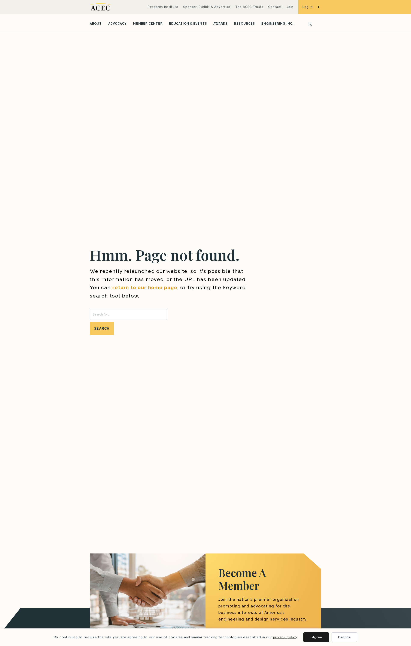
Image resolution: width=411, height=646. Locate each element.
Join (290, 7)
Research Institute (163, 7)
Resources (244, 23)
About (96, 23)
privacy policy (285, 637)
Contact (275, 7)
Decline (344, 637)
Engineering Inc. (277, 23)
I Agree (316, 637)
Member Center (147, 23)
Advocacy (117, 23)
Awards (220, 23)
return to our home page (144, 287)
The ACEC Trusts (249, 7)
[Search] (308, 24)
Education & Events (188, 23)
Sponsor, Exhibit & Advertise (206, 7)
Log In (307, 7)
